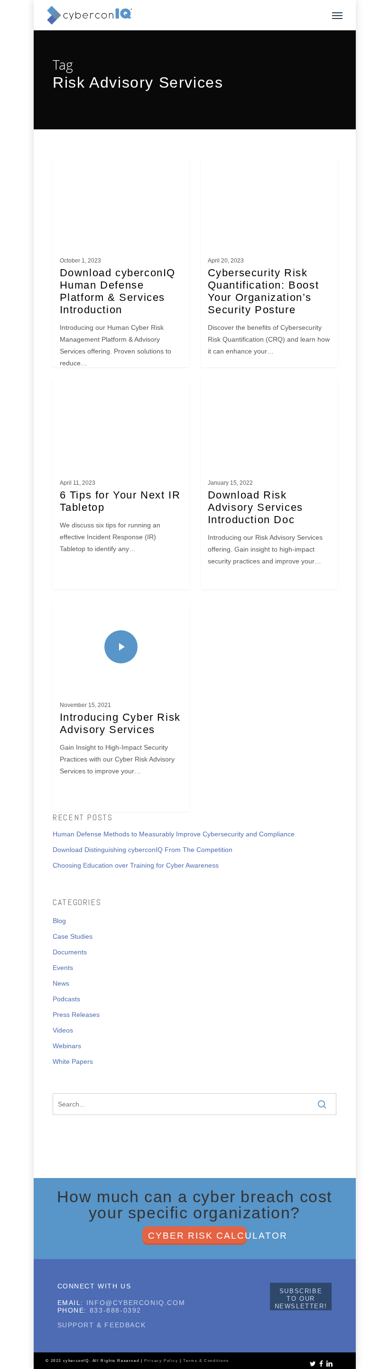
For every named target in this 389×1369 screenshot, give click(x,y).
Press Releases (76, 1014)
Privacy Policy (161, 1360)
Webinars (67, 1046)
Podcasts (66, 999)
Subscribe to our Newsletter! (301, 1298)
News (61, 983)
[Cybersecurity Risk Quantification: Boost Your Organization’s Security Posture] (269, 266)
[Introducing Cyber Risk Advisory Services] (121, 711)
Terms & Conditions (206, 1360)
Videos (63, 1030)
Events (63, 967)
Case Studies (73, 936)
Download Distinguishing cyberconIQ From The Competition (142, 849)
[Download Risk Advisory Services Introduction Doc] (269, 488)
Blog (59, 921)
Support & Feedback (101, 1325)
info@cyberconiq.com (135, 1302)
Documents (70, 952)
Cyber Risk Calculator (197, 1236)
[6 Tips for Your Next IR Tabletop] (121, 488)
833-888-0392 (115, 1310)
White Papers (73, 1061)
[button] (337, 15)
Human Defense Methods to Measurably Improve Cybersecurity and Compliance (174, 834)
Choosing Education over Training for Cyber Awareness (136, 865)
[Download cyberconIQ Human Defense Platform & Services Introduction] (121, 266)
